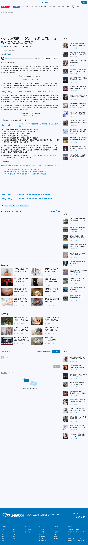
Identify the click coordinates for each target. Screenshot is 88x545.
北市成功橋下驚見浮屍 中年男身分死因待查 (65, 289)
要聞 (31, 6)
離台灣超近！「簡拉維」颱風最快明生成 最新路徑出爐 (65, 131)
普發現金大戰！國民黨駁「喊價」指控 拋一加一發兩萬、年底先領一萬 (65, 105)
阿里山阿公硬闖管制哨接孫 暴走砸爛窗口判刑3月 (65, 229)
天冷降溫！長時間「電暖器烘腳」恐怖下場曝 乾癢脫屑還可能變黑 (7, 282)
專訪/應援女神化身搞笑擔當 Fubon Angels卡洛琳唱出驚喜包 (65, 436)
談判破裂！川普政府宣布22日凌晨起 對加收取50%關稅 (65, 88)
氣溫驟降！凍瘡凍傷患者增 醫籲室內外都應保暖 (37, 292)
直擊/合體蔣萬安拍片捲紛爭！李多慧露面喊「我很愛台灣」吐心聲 (65, 359)
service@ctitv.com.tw (79, 540)
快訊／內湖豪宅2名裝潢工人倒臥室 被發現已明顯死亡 (21, 170)
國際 (54, 6)
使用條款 (41, 534)
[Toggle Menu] (85, 6)
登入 (84, 2)
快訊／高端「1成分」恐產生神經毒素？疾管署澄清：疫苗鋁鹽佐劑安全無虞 (37, 341)
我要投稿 (55, 538)
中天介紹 (41, 530)
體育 (45, 6)
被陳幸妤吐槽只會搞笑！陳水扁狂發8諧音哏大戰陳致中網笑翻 (65, 148)
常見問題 (55, 532)
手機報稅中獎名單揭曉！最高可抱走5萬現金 (65, 63)
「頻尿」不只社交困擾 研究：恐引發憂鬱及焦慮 (7, 331)
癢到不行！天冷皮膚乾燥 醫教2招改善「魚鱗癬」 (7, 302)
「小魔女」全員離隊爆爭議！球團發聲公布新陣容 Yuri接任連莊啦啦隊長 (65, 410)
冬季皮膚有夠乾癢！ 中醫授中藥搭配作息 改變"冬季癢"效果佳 (37, 282)
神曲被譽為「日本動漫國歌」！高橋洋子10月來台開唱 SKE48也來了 (65, 427)
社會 (36, 6)
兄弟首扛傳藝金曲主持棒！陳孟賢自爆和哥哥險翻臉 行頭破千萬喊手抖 (65, 384)
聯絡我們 (55, 534)
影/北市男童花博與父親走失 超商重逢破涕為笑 (65, 255)
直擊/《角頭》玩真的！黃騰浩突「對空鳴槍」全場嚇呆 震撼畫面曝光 (65, 80)
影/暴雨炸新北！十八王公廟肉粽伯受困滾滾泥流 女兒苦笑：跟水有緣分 (65, 140)
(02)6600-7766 (75, 534)
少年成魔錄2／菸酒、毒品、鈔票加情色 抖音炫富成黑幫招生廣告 (25, 172)
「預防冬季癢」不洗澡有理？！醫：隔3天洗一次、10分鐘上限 (7, 272)
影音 (63, 6)
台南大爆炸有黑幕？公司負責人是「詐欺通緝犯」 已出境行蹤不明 (65, 221)
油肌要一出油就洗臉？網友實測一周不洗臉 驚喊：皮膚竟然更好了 (37, 272)
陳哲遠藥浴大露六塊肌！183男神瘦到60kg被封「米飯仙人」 (65, 393)
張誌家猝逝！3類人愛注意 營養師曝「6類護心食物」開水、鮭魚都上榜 (7, 321)
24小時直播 (28, 530)
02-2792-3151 (77, 538)
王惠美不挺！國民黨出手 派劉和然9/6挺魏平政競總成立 (65, 97)
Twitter (74, 517)
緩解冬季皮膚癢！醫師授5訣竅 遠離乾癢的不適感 (7, 292)
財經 (78, 6)
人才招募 (41, 532)
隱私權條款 (42, 536)
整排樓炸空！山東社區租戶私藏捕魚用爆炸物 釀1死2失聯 (65, 54)
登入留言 (56, 351)
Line (81, 517)
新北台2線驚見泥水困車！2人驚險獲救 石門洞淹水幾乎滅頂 (65, 238)
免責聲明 (41, 538)
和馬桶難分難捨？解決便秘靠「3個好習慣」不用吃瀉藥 (37, 331)
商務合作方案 (42, 540)
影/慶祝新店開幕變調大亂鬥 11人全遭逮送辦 (65, 263)
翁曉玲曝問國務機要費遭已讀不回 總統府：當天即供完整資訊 (65, 45)
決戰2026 (16, 6)
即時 (22, 6)
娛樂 (40, 6)
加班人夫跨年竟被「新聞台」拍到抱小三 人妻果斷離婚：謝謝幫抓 (25, 174)
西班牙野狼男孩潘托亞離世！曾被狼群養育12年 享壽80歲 (65, 123)
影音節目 (27, 532)
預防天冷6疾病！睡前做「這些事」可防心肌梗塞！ (37, 302)
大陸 (59, 6)
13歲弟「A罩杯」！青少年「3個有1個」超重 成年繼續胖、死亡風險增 (37, 321)
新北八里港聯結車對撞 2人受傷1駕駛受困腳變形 (65, 298)
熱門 (27, 6)
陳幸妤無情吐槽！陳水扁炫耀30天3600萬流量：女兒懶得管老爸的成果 (65, 157)
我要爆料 (55, 536)
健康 (68, 6)
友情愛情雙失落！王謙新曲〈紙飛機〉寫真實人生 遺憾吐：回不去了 (65, 402)
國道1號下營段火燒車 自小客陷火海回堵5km (65, 281)
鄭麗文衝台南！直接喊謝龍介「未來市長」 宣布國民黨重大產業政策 (65, 114)
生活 (49, 6)
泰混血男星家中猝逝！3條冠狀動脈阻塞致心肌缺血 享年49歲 (65, 419)
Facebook (76, 517)
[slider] (19, 58)
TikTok (84, 517)
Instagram (79, 517)
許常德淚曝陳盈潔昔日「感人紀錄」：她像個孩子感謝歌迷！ (65, 367)
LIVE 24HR (6, 6)
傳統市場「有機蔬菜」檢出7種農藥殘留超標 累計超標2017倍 (7, 341)
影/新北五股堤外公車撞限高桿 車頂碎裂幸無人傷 (65, 272)
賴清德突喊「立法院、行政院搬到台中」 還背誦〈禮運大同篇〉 (65, 71)
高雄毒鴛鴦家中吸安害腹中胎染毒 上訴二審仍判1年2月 (65, 246)
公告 (54, 530)
